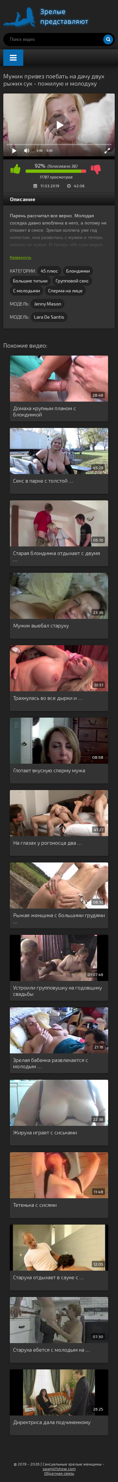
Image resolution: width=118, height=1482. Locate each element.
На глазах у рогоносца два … (47, 842)
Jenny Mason (47, 303)
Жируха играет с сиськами (45, 1132)
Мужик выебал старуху (41, 625)
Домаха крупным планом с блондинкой (44, 411)
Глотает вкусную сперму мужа (49, 770)
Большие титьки (30, 280)
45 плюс (49, 271)
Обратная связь (59, 1473)
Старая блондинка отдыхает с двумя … (56, 556)
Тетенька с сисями (35, 1205)
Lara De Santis (49, 317)
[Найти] (108, 39)
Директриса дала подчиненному (51, 1422)
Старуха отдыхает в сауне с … (48, 1277)
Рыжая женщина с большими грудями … (59, 918)
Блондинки (78, 271)
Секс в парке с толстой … (43, 480)
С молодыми (26, 290)
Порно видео (52, 16)
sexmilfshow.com (59, 1468)
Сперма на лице (65, 290)
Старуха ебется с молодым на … (51, 1349)
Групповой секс (72, 280)
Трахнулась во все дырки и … (47, 698)
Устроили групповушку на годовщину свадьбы (57, 990)
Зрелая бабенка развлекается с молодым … (50, 1063)
